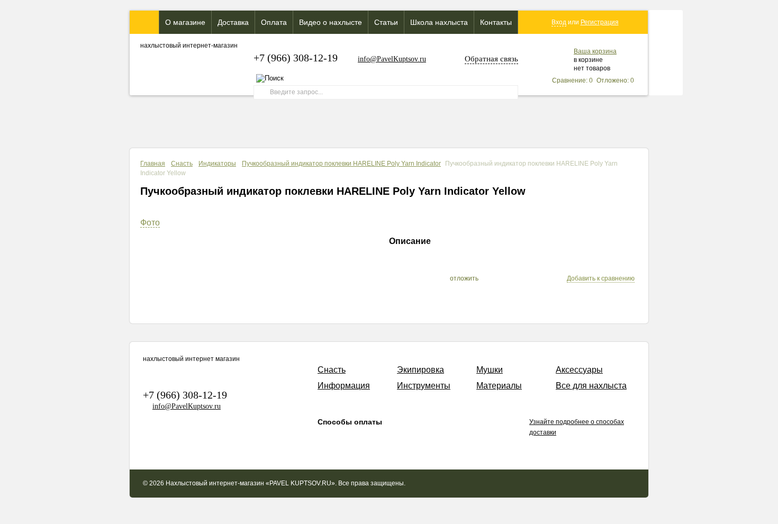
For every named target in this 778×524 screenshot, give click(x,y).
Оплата (274, 22)
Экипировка (420, 369)
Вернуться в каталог (596, 189)
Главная (152, 163)
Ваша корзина (595, 51)
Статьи (386, 22)
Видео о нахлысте (330, 22)
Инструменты (423, 385)
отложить (464, 278)
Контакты (496, 22)
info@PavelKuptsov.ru (392, 59)
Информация (344, 385)
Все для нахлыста (591, 385)
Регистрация (600, 22)
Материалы (499, 385)
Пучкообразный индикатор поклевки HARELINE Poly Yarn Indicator (341, 163)
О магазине (185, 22)
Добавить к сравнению (601, 278)
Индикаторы (217, 163)
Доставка (233, 22)
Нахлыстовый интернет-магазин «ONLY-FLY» (144, 22)
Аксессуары (579, 369)
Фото (150, 222)
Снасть (182, 163)
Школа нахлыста (439, 22)
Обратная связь (491, 59)
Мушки (489, 369)
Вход (558, 22)
